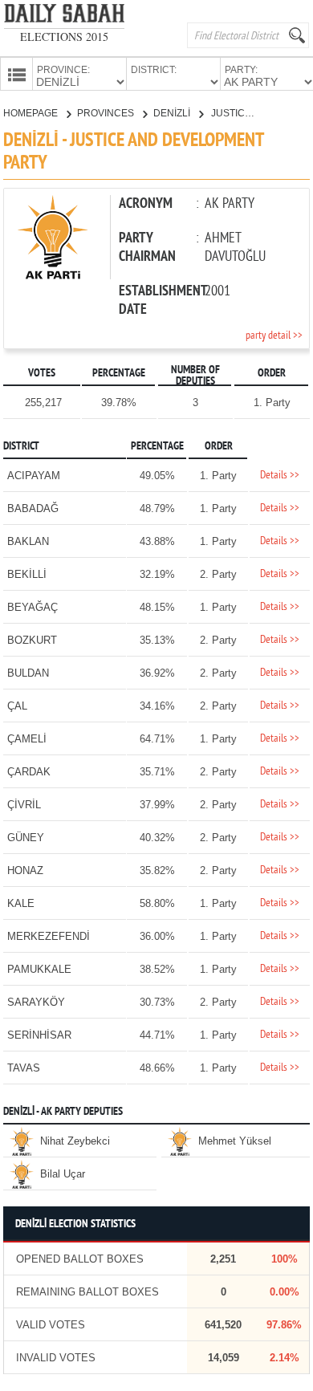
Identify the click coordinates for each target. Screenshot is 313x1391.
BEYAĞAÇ (32, 607)
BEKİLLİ (27, 574)
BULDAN (28, 673)
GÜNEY (25, 838)
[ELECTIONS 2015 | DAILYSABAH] (64, 16)
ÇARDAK (29, 772)
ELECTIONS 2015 (64, 36)
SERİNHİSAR (39, 1035)
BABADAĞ (33, 508)
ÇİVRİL (24, 805)
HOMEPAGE (31, 113)
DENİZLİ (173, 113)
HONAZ (25, 870)
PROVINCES (106, 113)
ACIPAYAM (33, 476)
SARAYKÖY (36, 1002)
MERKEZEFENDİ (48, 936)
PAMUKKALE (39, 969)
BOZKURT (32, 640)
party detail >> (274, 336)
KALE (21, 903)
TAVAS (23, 1068)
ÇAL (17, 706)
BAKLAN (28, 541)
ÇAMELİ (27, 739)
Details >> (279, 475)
